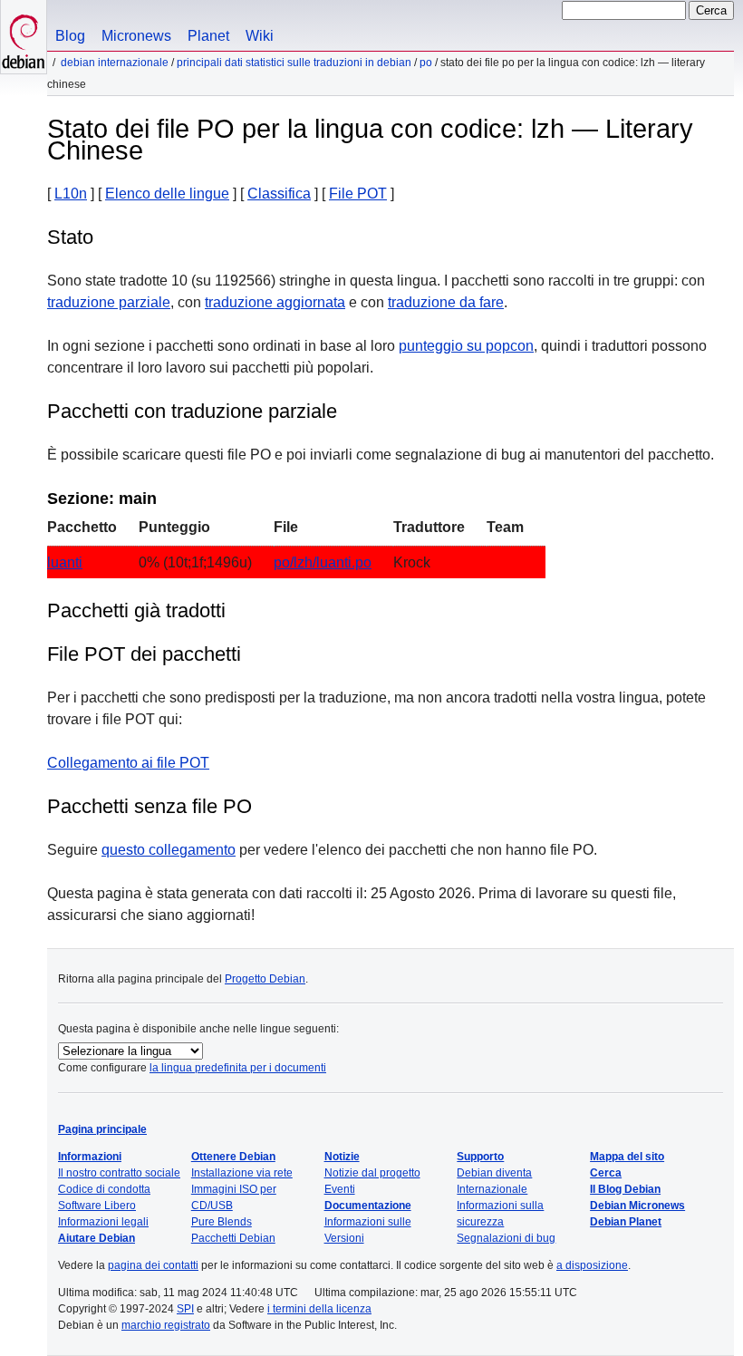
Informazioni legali (103, 1222)
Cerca (606, 1173)
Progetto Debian (265, 979)
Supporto (480, 1156)
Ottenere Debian (233, 1156)
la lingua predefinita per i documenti (238, 1067)
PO (426, 62)
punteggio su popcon (466, 346)
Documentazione (367, 1205)
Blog (70, 36)
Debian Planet (625, 1222)
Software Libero (97, 1205)
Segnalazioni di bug (506, 1238)
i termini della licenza (319, 1309)
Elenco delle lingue (167, 193)
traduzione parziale (108, 302)
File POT (358, 193)
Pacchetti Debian (233, 1238)
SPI (185, 1309)
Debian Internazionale (115, 62)
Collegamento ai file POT (128, 762)
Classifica (279, 193)
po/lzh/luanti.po (323, 562)
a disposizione (592, 1265)
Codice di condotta (104, 1189)
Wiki (260, 36)
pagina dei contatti (153, 1265)
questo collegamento (168, 849)
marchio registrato (165, 1325)
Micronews (136, 36)
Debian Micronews (637, 1205)
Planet (208, 36)
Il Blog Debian (625, 1189)
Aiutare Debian (96, 1238)
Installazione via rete (242, 1173)
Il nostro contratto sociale (119, 1173)
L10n (70, 193)
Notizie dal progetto (372, 1173)
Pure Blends (221, 1222)
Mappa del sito (627, 1156)
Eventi (339, 1189)
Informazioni (89, 1156)
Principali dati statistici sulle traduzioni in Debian (294, 62)
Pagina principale (102, 1129)
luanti (64, 562)
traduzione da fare (446, 302)
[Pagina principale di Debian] (23, 36)
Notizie (342, 1156)
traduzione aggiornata (275, 302)
